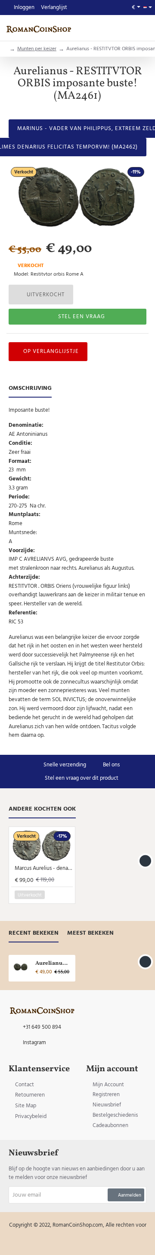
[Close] (121, 572)
